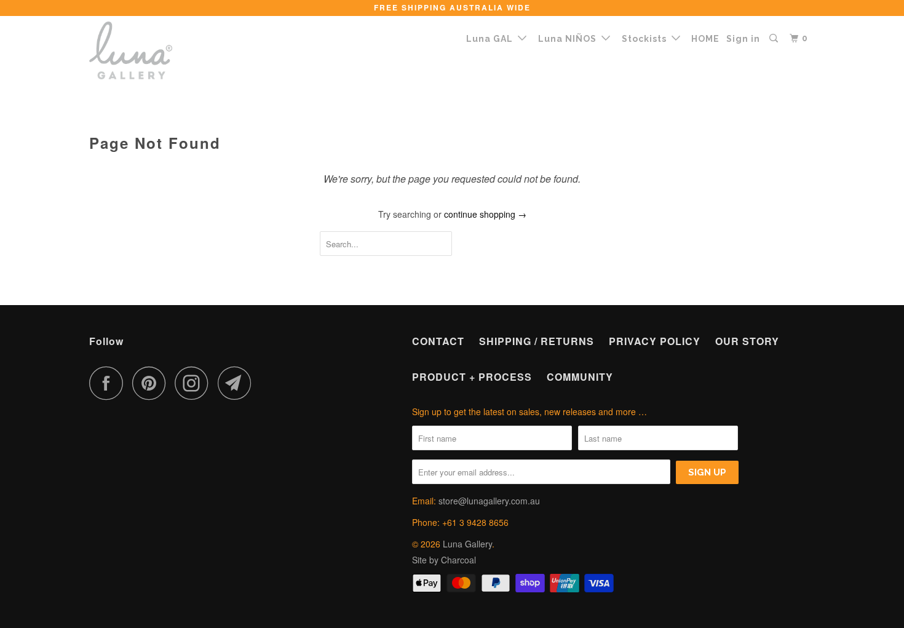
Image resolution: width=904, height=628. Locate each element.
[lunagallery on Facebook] (109, 383)
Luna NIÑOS (569, 39)
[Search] (775, 38)
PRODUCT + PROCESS (472, 377)
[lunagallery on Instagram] (195, 383)
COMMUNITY (580, 377)
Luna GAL (492, 39)
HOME (705, 39)
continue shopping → (485, 214)
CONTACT (438, 341)
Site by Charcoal (444, 560)
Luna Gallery (467, 544)
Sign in (743, 39)
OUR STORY (747, 341)
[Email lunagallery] (238, 383)
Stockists (647, 39)
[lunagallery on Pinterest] (152, 383)
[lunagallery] (152, 50)
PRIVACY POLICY (654, 341)
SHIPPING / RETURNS (536, 341)
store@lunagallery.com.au (489, 501)
